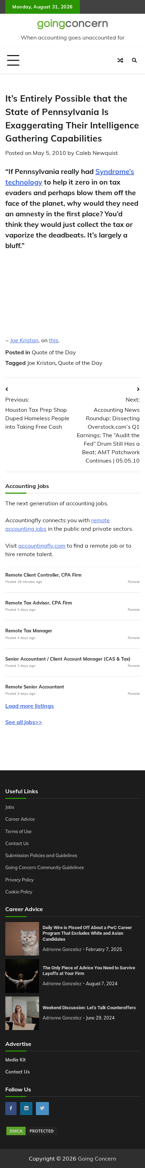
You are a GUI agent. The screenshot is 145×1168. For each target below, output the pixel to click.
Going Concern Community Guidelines (44, 867)
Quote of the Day (54, 352)
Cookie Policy (18, 892)
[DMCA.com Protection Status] (31, 1134)
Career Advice (20, 819)
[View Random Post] (120, 60)
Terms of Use (18, 831)
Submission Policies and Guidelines (41, 855)
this (53, 340)
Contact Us (17, 843)
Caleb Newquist (97, 152)
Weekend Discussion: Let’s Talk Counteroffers (89, 1007)
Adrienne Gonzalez (62, 949)
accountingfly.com (41, 545)
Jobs (9, 807)
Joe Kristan (24, 340)
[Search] (134, 60)
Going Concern (97, 1158)
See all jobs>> (23, 722)
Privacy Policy (19, 880)
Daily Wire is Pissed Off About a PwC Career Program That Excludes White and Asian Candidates (87, 933)
